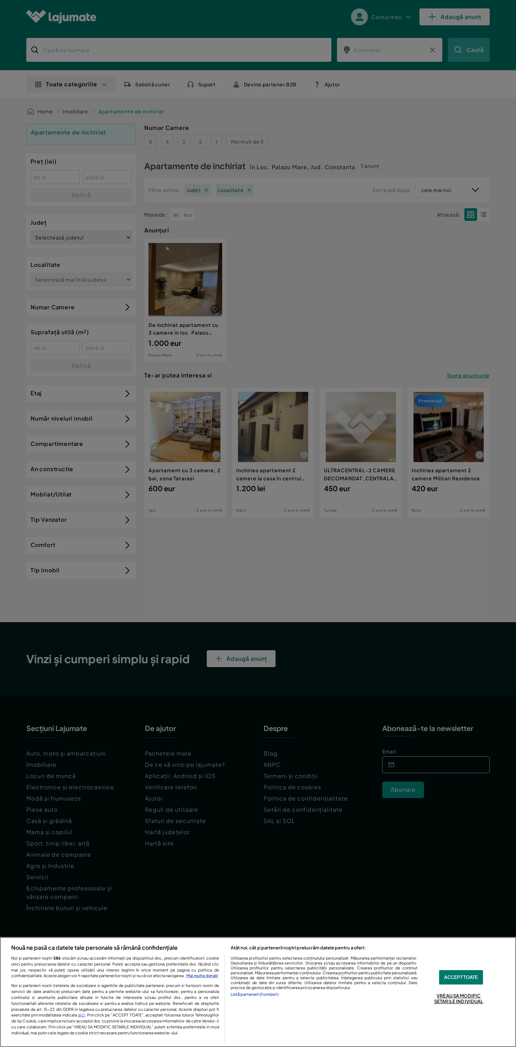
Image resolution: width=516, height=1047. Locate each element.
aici (81, 1015)
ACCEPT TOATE (461, 977)
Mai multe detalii (202, 975)
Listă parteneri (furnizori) (255, 994)
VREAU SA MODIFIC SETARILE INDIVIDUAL (458, 998)
